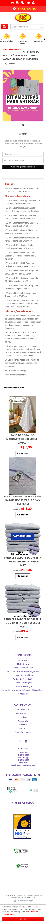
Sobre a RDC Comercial (23, 668)
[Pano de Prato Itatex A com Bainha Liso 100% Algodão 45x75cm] (23, 488)
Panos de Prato (15, 49)
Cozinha (23, 724)
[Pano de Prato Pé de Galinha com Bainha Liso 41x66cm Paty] (23, 549)
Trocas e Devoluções (23, 682)
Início (4, 49)
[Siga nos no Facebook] (20, 741)
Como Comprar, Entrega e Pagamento (23, 671)
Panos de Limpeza (23, 732)
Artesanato (23, 721)
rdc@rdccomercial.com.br (23, 763)
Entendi (23, 919)
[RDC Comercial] (23, 17)
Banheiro (23, 728)
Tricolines (23, 717)
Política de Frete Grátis (23, 679)
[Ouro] (22, 826)
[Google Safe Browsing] (22, 865)
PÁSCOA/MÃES (23, 710)
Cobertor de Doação (23, 686)
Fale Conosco (23, 660)
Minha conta (23, 664)
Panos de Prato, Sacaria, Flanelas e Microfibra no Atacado (23, 692)
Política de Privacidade (23, 675)
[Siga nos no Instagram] (26, 741)
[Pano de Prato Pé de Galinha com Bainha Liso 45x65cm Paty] (23, 610)
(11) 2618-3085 (23, 753)
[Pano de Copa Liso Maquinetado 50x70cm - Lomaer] (23, 426)
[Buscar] (41, 26)
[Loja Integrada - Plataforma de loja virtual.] (23, 900)
